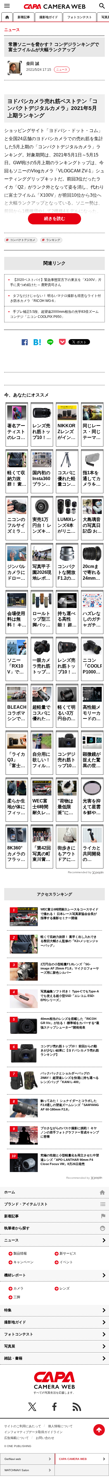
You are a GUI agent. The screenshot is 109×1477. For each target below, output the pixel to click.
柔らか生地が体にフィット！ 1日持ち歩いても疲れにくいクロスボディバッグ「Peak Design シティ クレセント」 (16, 806)
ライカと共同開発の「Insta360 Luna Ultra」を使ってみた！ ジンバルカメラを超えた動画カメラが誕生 (92, 853)
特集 (7, 1310)
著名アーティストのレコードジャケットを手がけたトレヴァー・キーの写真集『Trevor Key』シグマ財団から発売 (16, 431)
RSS (77, 1407)
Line (50, 342)
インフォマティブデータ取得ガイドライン (33, 1432)
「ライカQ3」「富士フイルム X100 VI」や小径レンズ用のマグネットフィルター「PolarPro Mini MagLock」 (16, 760)
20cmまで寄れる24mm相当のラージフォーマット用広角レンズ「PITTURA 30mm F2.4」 (92, 572)
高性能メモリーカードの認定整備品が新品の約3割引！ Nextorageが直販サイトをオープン (92, 713)
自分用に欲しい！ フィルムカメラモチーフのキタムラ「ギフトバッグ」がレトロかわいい (41, 760)
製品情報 (20, 1253)
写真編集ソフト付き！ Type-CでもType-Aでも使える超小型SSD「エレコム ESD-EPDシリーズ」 (70, 996)
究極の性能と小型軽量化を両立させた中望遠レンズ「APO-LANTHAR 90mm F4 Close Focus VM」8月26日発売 (70, 1160)
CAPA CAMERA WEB (55, 6)
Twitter (32, 1407)
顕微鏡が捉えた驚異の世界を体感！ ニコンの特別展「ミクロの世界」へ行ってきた (92, 760)
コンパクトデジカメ (22, 239)
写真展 (9, 1346)
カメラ (18, 1288)
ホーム (7, 17)
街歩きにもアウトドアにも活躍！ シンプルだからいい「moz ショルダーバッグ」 (67, 853)
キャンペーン (23, 1262)
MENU (7, 5)
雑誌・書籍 (13, 1358)
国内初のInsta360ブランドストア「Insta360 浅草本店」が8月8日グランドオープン (41, 478)
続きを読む (54, 218)
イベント (66, 1262)
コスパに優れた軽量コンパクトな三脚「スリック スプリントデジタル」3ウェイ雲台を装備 (67, 478)
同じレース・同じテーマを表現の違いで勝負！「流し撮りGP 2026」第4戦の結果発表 (92, 431)
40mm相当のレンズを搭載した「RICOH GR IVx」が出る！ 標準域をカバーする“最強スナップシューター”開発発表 (70, 1023)
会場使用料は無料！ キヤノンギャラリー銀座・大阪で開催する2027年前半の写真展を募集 (16, 619)
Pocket (62, 341)
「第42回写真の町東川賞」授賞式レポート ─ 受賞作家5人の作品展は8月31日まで (41, 853)
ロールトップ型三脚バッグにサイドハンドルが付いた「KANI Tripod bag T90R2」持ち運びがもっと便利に (41, 619)
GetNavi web (12, 1458)
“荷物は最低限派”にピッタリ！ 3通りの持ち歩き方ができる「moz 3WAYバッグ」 (66, 806)
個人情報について (60, 1426)
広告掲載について (16, 1438)
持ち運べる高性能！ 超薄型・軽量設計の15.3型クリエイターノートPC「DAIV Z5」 (67, 619)
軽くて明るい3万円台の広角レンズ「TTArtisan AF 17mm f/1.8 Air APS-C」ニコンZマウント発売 (67, 713)
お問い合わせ (45, 1438)
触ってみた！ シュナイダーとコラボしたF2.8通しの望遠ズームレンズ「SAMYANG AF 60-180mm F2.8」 (70, 1105)
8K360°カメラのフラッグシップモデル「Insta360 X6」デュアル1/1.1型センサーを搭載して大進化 (16, 853)
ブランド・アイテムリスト (26, 1204)
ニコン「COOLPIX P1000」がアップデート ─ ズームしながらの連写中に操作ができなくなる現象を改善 (92, 666)
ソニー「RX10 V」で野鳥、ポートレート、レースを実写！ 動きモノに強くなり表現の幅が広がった (16, 666)
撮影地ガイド (48, 17)
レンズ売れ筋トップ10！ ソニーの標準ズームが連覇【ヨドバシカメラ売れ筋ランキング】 (66, 666)
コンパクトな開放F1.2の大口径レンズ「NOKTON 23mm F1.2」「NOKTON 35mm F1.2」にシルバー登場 (67, 572)
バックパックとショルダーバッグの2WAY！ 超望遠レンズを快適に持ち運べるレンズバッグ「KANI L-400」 (70, 1078)
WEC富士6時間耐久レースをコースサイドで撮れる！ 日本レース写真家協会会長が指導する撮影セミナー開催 (41, 806)
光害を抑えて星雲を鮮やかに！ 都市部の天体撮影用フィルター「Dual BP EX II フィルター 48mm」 (92, 806)
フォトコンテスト (79, 17)
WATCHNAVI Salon (16, 1470)
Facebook (24, 342)
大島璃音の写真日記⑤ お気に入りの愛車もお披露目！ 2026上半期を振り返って (92, 525)
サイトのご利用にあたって (22, 1426)
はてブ (37, 342)
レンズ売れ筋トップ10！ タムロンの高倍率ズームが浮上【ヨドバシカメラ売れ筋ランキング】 (41, 431)
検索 (102, 6)
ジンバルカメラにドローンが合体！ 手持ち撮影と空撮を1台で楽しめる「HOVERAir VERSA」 (16, 572)
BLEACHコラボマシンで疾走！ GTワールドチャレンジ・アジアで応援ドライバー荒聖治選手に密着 (16, 713)
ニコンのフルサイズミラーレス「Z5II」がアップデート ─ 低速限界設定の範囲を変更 (16, 525)
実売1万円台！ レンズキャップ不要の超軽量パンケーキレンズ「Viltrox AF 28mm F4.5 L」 (41, 525)
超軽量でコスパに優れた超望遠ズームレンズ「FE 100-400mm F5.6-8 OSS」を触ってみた (41, 713)
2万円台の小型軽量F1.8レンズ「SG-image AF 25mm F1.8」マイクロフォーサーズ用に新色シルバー (70, 968)
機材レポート (15, 1275)
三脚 (16, 1297)
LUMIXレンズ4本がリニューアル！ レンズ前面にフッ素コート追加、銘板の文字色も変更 (67, 525)
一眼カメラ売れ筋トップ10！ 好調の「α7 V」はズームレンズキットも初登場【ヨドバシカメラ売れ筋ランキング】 (41, 666)
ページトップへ (99, 1430)
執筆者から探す (17, 1228)
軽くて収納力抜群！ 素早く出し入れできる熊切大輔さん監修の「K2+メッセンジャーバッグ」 (16, 478)
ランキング (53, 239)
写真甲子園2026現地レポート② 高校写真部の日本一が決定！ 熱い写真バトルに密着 (41, 572)
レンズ (65, 1288)
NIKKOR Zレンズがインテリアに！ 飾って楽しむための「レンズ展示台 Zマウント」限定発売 (66, 431)
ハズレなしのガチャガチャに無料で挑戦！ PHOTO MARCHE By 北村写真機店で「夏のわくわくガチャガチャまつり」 (92, 619)
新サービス (68, 1253)
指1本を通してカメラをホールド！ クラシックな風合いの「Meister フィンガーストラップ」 (92, 478)
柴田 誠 (32, 63)
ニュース (61, 69)
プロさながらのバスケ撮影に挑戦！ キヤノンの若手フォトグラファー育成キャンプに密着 (70, 1132)
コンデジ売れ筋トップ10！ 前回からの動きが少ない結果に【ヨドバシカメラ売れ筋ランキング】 (67, 760)
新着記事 (24, 17)
